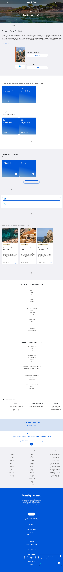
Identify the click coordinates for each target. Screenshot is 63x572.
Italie (12, 467)
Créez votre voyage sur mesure (36, 406)
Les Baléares (32, 479)
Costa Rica (11, 457)
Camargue (32, 386)
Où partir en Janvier (55, 453)
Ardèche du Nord (32, 355)
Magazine (31, 527)
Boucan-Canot (32, 319)
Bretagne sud (32, 381)
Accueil (2, 25)
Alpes (32, 348)
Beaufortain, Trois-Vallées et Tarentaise (32, 366)
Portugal (12, 473)
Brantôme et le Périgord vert (32, 375)
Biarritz (32, 310)
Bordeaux (32, 317)
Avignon (32, 297)
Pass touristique (56, 407)
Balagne (32, 361)
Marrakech (31, 466)
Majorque (32, 463)
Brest (32, 321)
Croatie (12, 454)
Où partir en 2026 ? (55, 476)
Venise (31, 481)
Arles (32, 292)
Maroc (11, 470)
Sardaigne (32, 475)
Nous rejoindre (31, 547)
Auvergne (32, 359)
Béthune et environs (32, 308)
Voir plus (5, 43)
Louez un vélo (16, 409)
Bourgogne (32, 373)
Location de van (16, 407)
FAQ (31, 532)
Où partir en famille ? (55, 475)
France (6, 25)
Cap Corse (32, 388)
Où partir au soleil (55, 473)
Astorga (32, 294)
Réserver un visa (56, 406)
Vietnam (32, 484)
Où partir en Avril (55, 457)
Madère (32, 482)
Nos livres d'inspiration (31, 518)
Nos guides (31, 514)
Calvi (32, 326)
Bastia (32, 299)
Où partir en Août (55, 463)
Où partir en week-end (55, 470)
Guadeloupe (32, 462)
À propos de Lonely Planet (31, 539)
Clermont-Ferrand (32, 330)
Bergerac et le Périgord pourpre (32, 368)
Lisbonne (32, 459)
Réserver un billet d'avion (31, 544)
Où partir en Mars (55, 456)
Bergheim (32, 303)
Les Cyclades (32, 456)
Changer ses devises (56, 409)
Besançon (32, 306)
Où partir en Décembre (55, 469)
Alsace (32, 353)
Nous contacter (31, 549)
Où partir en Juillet (55, 462)
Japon (11, 469)
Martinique (31, 465)
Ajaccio (32, 288)
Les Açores (32, 478)
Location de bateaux (16, 410)
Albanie (12, 453)
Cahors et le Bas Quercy (32, 384)
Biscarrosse (32, 312)
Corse (31, 12)
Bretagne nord (32, 379)
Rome (32, 473)
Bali (32, 454)
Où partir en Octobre (55, 466)
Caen (32, 323)
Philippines (11, 472)
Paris (32, 469)
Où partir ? (31, 524)
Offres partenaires (31, 534)
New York (32, 467)
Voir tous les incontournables (31, 182)
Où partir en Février (55, 454)
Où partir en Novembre (55, 467)
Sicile (32, 476)
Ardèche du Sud (32, 357)
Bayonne (32, 301)
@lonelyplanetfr (32, 427)
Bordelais (32, 370)
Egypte (12, 460)
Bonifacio (32, 314)
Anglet (32, 290)
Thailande (11, 476)
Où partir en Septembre (55, 465)
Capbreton (32, 328)
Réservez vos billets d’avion (16, 406)
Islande (12, 466)
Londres (32, 460)
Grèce (11, 463)
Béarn (32, 364)
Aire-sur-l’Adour (32, 346)
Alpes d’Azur (32, 350)
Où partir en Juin (55, 460)
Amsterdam (32, 453)
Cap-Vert (12, 456)
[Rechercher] (53, 2)
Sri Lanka (12, 475)
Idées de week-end (31, 529)
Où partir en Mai (55, 459)
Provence (32, 472)
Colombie (12, 459)
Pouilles (32, 470)
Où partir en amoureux (55, 472)
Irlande (11, 465)
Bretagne (32, 377)
